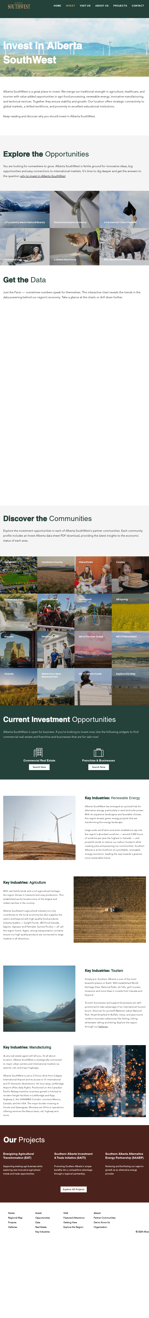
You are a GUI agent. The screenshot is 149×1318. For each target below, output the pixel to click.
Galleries (103, 1026)
